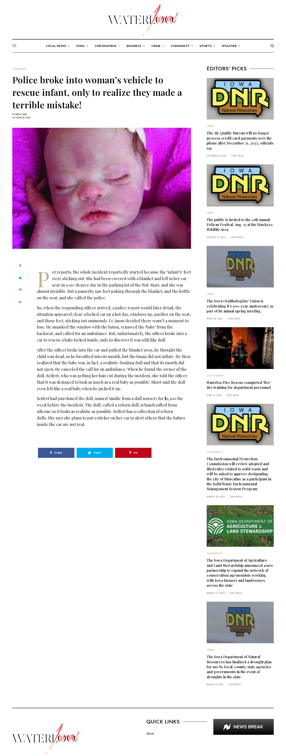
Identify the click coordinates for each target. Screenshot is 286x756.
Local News (215, 375)
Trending (19, 69)
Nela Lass (21, 114)
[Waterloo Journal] (143, 20)
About (150, 733)
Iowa (210, 126)
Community (215, 452)
